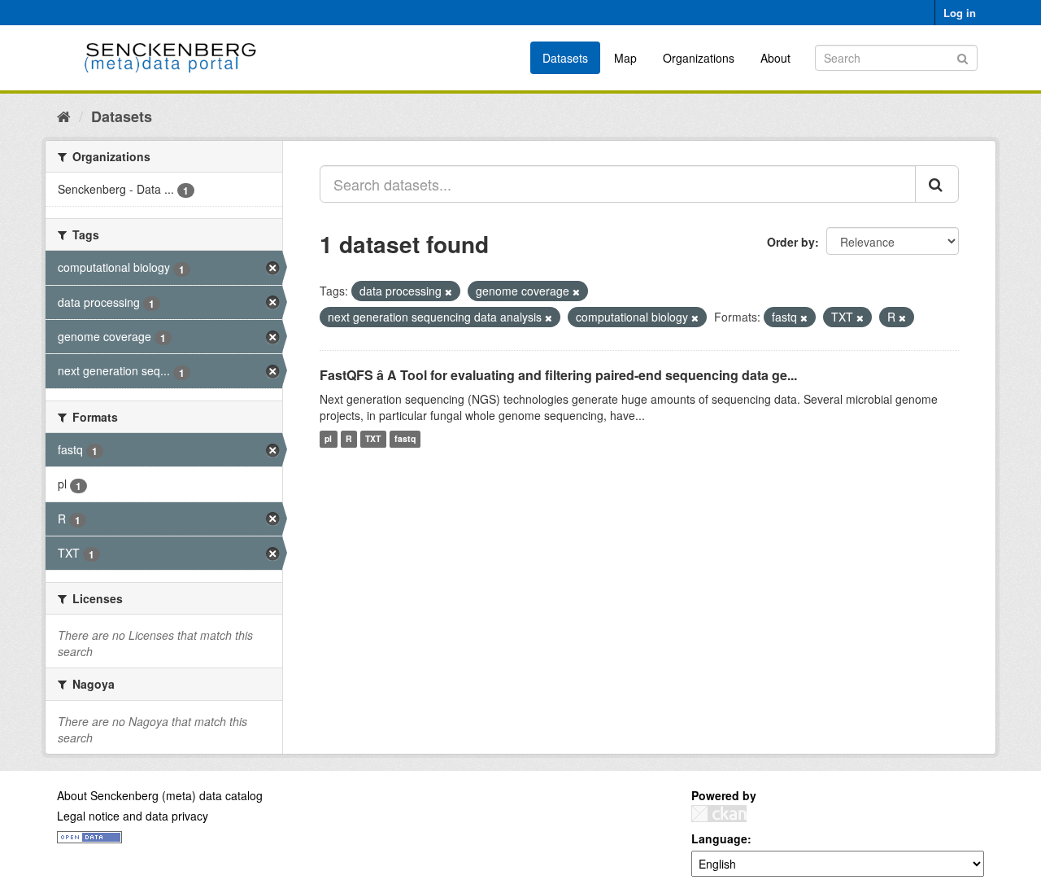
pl (328, 439)
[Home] (64, 115)
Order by (791, 242)
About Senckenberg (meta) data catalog (160, 795)
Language (719, 838)
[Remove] (448, 291)
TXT (373, 439)
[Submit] (962, 56)
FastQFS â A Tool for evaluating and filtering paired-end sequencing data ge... (558, 375)
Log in (959, 12)
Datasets (565, 58)
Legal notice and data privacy (132, 816)
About (775, 58)
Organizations (698, 58)
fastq (405, 439)
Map (625, 58)
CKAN (719, 813)
